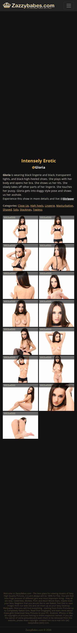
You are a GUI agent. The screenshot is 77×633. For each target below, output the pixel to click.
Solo (16, 209)
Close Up (23, 205)
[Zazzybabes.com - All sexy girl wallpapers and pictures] (28, 6)
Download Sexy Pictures (26, 613)
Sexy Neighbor (16, 603)
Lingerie (50, 205)
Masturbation (64, 205)
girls (36, 598)
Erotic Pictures (64, 608)
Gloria (40, 167)
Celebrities (19, 600)
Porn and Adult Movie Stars (46, 600)
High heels (37, 205)
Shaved (7, 209)
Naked (53, 603)
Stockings (26, 209)
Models (28, 600)
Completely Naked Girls (18, 610)
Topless (37, 209)
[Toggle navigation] (69, 5)
